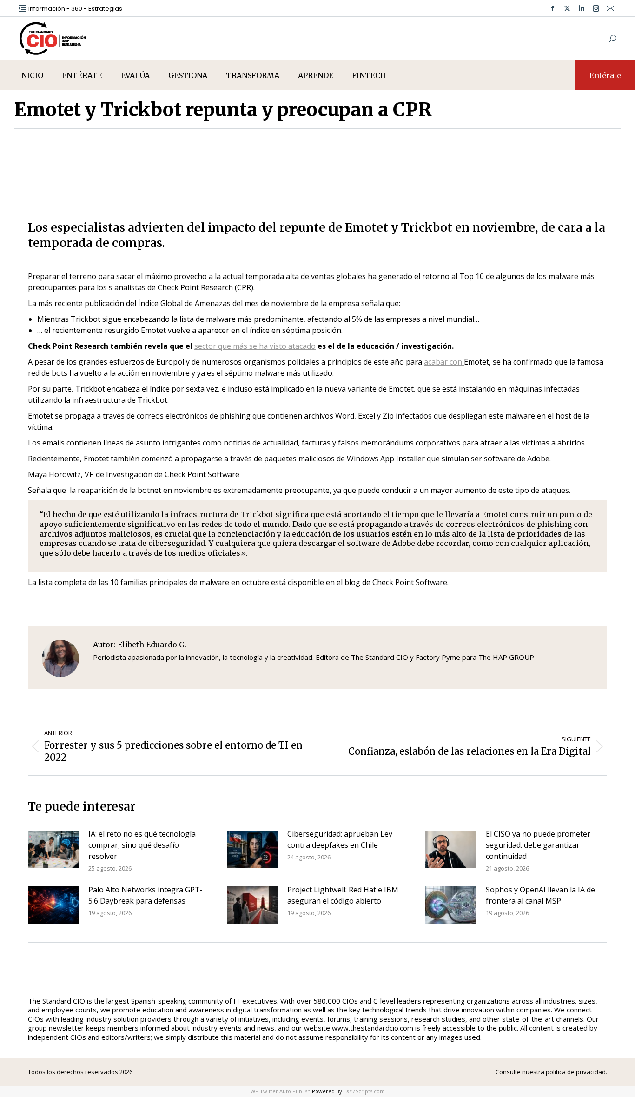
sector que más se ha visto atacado (255, 346)
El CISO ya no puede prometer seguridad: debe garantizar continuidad (538, 845)
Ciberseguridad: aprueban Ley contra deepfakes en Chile (339, 839)
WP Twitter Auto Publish (281, 1091)
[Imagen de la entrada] (53, 849)
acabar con (444, 362)
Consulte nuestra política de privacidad (551, 1072)
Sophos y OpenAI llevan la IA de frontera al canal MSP (540, 895)
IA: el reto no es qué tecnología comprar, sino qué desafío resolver (142, 845)
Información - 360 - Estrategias (75, 8)
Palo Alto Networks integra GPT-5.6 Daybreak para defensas (145, 895)
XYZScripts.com (365, 1091)
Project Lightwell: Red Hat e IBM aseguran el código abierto (342, 895)
